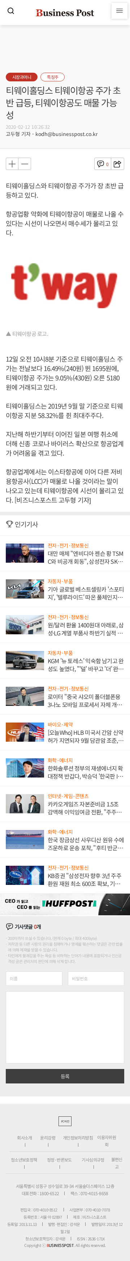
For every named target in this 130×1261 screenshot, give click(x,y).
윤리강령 (47, 1137)
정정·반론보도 (59, 1159)
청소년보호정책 (24, 1159)
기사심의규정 (93, 1159)
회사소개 (24, 1137)
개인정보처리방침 (78, 1137)
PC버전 (65, 1121)
